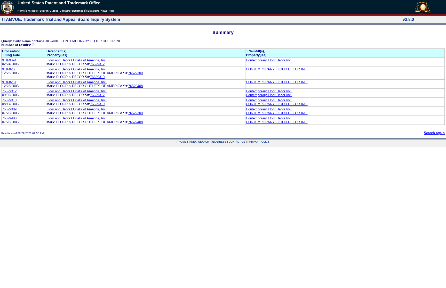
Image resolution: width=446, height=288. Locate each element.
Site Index (32, 10)
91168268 (9, 69)
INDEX (193, 141)
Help (111, 10)
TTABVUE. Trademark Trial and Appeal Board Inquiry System (60, 19)
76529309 (135, 73)
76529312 (97, 64)
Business (78, 10)
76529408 (135, 86)
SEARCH (203, 141)
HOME (182, 141)
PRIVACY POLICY (258, 141)
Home (21, 10)
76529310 (97, 77)
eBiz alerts (93, 10)
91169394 (9, 60)
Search (44, 10)
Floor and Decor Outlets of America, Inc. (76, 60)
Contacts (65, 10)
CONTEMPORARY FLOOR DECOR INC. (277, 69)
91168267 (9, 82)
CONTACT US (237, 141)
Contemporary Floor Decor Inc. (269, 60)
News (104, 10)
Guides (54, 10)
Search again (434, 133)
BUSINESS (218, 141)
